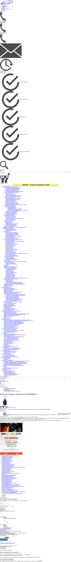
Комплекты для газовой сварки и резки (11, 266)
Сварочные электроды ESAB (11, 207)
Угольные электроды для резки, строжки (11, 327)
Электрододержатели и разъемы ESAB (13, 199)
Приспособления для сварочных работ (9, 333)
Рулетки (5, 367)
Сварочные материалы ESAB (9, 205)
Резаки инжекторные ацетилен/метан (12, 235)
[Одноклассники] (2, 406)
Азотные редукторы (9, 247)
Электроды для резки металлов (9, 326)
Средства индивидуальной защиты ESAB (11, 192)
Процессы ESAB (9, 222)
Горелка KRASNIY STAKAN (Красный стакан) (14, 282)
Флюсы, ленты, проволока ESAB (11, 211)
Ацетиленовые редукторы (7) (7, 460)
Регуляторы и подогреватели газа (10, 267)
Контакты (3, 8)
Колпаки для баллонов (10, 262)
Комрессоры (6, 359)
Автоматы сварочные (8, 302)
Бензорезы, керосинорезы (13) (7, 489)
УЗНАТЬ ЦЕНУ (2, 410)
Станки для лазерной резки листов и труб (11, 374)
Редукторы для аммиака (10, 254)
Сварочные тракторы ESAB (11, 216)
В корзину (5, 412)
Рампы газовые (6, 286)
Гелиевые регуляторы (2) (6, 470)
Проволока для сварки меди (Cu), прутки (11, 315)
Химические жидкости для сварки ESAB (13, 198)
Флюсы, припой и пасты (8, 354)
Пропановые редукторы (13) (7, 458)
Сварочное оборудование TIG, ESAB (12, 189)
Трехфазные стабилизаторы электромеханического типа (14, 365)
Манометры (6, 265)
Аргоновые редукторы (10, 246)
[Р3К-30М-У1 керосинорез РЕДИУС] (5, 521)
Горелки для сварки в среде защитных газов (12, 293)
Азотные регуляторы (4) (6, 469)
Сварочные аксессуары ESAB (9, 197)
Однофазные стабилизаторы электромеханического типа (14, 361)
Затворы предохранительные (11, 229)
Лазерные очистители (8, 371)
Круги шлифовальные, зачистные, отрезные (12, 337)
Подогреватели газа (9, 273)
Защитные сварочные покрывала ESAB (13, 196)
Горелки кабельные (9, 280)
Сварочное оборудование (6, 287)
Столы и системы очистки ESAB (11, 225)
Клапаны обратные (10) (6, 488)
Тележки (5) (4, 474)
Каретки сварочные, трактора (9, 308)
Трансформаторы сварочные (9, 288)
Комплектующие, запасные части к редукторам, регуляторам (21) (13, 467)
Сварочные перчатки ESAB (11, 194)
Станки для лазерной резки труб (9, 373)
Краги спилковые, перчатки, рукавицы (10, 331)
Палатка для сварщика (8, 343)
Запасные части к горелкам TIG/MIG (12, 296)
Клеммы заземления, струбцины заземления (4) (10, 473)
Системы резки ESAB (8, 221)
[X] (3, 406)
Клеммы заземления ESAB (11, 200)
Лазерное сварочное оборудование (8, 370)
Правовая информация (7, 527)
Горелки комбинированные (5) (7, 481)
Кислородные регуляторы (10, 274)
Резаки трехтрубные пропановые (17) (8, 475)
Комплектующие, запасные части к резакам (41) (10, 455)
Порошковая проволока (8, 316)
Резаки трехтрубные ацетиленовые (12, 234)
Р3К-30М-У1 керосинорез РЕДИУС (9, 518)
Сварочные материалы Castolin (9, 355)
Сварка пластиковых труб (8, 310)
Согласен (40, 561)
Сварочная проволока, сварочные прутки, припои (11, 311)
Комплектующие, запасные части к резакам (13, 236)
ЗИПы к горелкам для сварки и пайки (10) (9, 482)
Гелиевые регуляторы (10, 271)
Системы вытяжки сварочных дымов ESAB (13, 195)
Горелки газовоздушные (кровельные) (10, 278)
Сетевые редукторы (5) (6, 459)
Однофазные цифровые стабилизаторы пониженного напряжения (16, 363)
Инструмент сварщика (8, 341)
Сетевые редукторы (9, 250)
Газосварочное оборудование (7, 228)
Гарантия (3, 7)
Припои (5, 317)
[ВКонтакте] (0, 406)
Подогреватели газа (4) (6, 472)
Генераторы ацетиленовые (9, 285)
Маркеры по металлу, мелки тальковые (11, 339)
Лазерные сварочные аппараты (9, 372)
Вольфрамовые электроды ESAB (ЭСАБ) (15, 208)
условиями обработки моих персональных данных (6, 546)
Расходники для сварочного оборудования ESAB (14, 191)
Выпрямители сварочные (8, 290)
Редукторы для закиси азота (11, 251)
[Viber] (6, 406)
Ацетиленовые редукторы (10, 244)
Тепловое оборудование (6, 350)
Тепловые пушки (7, 353)
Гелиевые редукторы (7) (6, 463)
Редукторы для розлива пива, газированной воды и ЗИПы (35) (13, 486)
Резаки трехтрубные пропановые (12, 233)
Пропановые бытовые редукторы (12, 243)
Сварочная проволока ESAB (11, 206)
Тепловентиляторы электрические (10, 351)
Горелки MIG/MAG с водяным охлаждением (13, 299)
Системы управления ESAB (11, 224)
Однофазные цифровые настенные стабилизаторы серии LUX (15, 362)
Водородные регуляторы (10, 276)
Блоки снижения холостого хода (9, 342)
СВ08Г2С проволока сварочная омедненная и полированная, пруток (16, 313)
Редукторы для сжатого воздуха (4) (8, 464)
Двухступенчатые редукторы (11, 252)
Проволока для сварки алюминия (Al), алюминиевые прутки (14, 314)
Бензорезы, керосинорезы (10, 237)
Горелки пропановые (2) (6, 480)
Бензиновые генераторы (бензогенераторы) (12, 347)
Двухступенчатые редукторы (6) (7, 466)
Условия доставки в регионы (63, 414)
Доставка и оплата (5, 6)
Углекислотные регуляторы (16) (7, 457)
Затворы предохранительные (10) (8, 487)
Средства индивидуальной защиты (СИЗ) (9, 328)
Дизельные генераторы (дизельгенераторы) (12, 348)
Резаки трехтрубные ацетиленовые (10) (9, 478)
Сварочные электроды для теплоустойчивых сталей (13, 321)
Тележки (7, 264)
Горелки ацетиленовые (10, 257)
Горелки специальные (10, 281)
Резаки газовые (6, 231)
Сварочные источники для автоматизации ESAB (14, 218)
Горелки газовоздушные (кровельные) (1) (9, 492)
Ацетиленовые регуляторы (11, 275)
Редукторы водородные (10, 240)
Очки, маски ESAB (9, 193)
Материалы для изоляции (6, 368)
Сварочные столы (7, 345)
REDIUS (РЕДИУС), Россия (11, 407)
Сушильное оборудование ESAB (12, 202)
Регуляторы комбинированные (11, 272)
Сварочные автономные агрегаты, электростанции (13, 301)
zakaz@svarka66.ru (3, 58)
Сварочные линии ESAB (10, 219)
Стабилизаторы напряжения (7, 360)
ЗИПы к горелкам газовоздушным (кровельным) (14, 283)
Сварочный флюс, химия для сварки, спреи (10, 356)
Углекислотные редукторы (10, 245)
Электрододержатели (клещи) (9, 335)
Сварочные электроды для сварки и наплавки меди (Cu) (14, 322)
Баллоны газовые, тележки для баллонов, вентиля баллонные (15, 261)
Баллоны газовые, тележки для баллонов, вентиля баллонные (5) (14, 491)
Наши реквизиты (3, 540)
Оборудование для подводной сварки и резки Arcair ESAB (16, 204)
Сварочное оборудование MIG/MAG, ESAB (13, 187)
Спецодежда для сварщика (9, 332)
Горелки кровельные (9, 279)
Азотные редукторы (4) (6, 462)
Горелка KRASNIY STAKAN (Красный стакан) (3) (10, 485)
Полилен (5, 369)
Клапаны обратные (9, 230)
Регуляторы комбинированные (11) (8, 471)
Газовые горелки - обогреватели (9, 352)
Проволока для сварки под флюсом (10, 312)
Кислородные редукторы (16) (7, 456)
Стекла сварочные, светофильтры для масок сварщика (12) (12, 493)
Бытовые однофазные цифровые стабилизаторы (13, 364)
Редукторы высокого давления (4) (8, 465)
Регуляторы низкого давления (11, 268)
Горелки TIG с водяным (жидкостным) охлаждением (15, 295)
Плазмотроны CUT (7, 307)
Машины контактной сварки (9, 304)
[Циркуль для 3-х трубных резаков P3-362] (2, 513)
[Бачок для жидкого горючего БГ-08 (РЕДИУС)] (5, 401)
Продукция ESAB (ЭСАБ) (6, 186)
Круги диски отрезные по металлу (12, 338)
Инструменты (4, 366)
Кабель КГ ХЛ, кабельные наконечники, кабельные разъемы (14, 334)
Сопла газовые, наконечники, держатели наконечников (16, 294)
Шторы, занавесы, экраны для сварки (10, 346)
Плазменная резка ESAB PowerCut (12, 190)
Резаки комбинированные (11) (7, 476)
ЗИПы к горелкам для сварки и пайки (12, 259)
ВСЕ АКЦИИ (2, 380)
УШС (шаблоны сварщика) (8, 340)
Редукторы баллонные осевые (11, 255)
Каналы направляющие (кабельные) (12, 297)
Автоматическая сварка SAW (11, 303)
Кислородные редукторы (10, 242)
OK (9, 169)
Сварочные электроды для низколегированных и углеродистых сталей (16, 319)
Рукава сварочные (7, 260)
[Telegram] (4, 406)
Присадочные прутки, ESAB (11, 213)
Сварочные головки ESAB (10, 217)
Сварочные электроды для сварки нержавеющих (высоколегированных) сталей (18, 320)
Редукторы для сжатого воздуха (11, 249)
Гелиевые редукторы (9, 248)
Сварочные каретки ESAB (10, 215)
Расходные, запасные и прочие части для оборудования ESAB (15, 227)
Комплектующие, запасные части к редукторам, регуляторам (17, 253)
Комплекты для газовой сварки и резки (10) (9, 490)
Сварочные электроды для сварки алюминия (12, 324)
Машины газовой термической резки (10, 289)
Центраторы (6, 344)
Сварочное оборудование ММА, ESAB (13, 188)
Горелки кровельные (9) (6, 483)
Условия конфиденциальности (5, 528)
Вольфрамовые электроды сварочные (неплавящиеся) (14, 323)
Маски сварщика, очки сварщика (10, 329)
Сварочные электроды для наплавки (10, 325)
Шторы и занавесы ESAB (10, 201)
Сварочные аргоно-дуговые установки (11, 292)
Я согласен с (6, 546)
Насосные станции (7, 358)
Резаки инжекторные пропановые (12, 232)
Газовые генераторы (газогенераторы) (11, 349)
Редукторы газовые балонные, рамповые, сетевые (13, 239)
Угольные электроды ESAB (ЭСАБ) (14, 209)
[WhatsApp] (7, 406)
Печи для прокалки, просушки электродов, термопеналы (14, 336)
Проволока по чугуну (7, 318)
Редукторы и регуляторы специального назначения (15, 241)
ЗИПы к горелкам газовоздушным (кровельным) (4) (11, 484)
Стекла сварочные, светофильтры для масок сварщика (14, 330)
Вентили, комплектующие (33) (7, 479)
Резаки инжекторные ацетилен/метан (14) (9, 477)
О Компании (4, 5)
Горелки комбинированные (11, 258)
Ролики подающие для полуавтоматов (11, 309)
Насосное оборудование (6, 357)
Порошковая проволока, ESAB (11, 212)
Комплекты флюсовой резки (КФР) (12, 238)
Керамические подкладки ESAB (11, 214)
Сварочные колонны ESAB (11, 220)
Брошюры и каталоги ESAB (9, 226)
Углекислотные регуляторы (11, 269)
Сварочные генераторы (8, 306)
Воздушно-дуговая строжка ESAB (12, 203)
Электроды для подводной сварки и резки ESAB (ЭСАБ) (18, 210)
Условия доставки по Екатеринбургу (64, 413)
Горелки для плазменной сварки (11, 300)
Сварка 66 (6, 387)
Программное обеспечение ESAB (12, 223)
